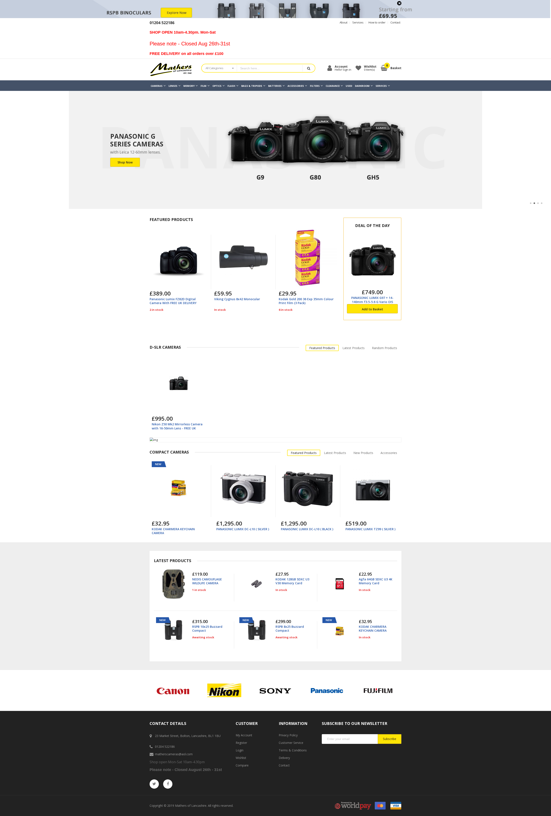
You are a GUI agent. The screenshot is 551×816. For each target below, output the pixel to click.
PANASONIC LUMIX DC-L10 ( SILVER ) (242, 529)
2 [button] (534, 203)
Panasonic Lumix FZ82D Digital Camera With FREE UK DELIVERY (173, 301)
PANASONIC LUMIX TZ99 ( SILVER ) (370, 529)
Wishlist (241, 758)
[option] (275, 150)
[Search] (308, 68)
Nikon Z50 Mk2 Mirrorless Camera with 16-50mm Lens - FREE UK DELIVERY (177, 428)
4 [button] (541, 203)
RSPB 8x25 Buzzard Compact (290, 629)
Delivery (284, 758)
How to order (376, 22)
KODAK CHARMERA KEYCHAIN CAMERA (173, 531)
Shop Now (125, 162)
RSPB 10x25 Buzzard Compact (207, 629)
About (343, 22)
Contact (395, 22)
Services (358, 22)
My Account (244, 735)
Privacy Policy (288, 735)
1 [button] (530, 203)
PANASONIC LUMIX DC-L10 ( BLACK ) (307, 529)
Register (241, 743)
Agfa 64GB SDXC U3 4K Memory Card (375, 581)
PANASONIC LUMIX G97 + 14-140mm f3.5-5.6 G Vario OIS (372, 300)
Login (239, 750)
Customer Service (291, 743)
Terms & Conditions (293, 750)
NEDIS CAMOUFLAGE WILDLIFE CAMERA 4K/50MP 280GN (207, 583)
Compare (242, 765)
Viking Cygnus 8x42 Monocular (237, 299)
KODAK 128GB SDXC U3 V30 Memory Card (292, 581)
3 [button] (538, 203)
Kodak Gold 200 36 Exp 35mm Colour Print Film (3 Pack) (306, 301)
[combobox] (269, 68)
